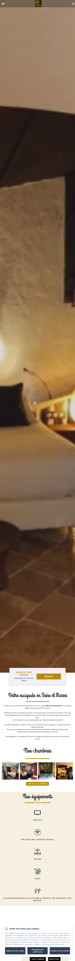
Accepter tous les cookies (60, 951)
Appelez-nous (54, 959)
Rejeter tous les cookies (15, 951)
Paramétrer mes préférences (37, 951)
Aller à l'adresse (38, 959)
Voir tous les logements (37, 784)
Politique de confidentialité (54, 944)
